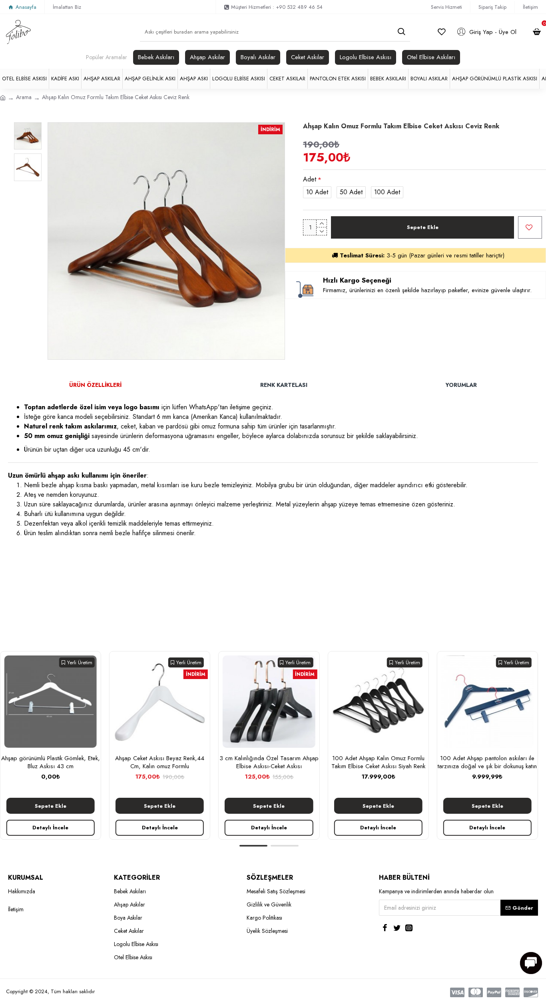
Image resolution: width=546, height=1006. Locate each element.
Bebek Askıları (156, 57)
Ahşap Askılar (207, 57)
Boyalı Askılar (258, 57)
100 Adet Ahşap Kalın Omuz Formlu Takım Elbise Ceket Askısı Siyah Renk (488, 762)
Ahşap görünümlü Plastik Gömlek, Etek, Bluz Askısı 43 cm (160, 762)
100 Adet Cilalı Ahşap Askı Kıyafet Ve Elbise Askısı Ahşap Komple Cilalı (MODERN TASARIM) (51, 766)
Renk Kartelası (283, 385)
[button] (253, 846)
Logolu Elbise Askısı (365, 57)
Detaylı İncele (51, 827)
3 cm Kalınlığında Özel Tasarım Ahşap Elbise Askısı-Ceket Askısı (378, 762)
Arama (24, 97)
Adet (309, 179)
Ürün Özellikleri (95, 385)
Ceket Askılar (307, 57)
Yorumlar (461, 385)
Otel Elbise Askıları (431, 57)
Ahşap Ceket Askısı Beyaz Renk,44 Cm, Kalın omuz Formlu (269, 762)
